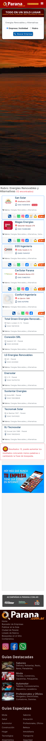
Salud (4, 719)
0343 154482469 (24, 229)
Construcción (8, 727)
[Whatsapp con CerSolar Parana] (19, 289)
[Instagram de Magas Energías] (23, 240)
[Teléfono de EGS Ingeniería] (10, 264)
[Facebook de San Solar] (27, 216)
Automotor (7, 723)
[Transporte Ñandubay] (9, 602)
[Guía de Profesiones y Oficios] (9, 696)
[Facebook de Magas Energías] (27, 240)
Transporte (28, 736)
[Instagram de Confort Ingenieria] (27, 313)
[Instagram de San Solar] (23, 216)
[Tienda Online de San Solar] (31, 216)
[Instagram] (5, 646)
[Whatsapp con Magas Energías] (19, 240)
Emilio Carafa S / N (25, 250)
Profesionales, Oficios (33, 723)
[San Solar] (8, 201)
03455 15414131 (24, 253)
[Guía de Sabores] (9, 666)
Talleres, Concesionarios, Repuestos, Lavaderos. (27, 686)
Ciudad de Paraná (10, 630)
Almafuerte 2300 (24, 201)
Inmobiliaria (28, 731)
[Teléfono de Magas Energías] (10, 240)
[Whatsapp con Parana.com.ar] (22, 646)
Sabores (27, 715)
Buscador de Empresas (12, 624)
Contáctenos (8, 639)
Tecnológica (7, 736)
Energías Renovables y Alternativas (24, 210)
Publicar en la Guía (10, 627)
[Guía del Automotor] (9, 686)
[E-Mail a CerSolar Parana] (35, 289)
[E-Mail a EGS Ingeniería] (35, 264)
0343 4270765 (23, 302)
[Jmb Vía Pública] (37, 602)
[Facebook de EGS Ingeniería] (27, 264)
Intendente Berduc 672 (26, 274)
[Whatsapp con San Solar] (19, 216)
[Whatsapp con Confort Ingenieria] (23, 313)
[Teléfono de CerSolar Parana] (10, 289)
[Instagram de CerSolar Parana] (23, 289)
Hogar (5, 731)
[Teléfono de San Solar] (10, 216)
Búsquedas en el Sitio (12, 636)
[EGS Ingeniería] (8, 249)
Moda (4, 715)
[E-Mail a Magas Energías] (35, 240)
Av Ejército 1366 (24, 298)
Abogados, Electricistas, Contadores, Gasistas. (29, 696)
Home (4, 621)
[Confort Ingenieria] (8, 299)
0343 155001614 (24, 205)
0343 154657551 (24, 277)
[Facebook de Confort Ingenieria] (31, 313)
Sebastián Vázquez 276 (26, 226)
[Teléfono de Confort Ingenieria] (14, 313)
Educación (28, 719)
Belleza (26, 727)
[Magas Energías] (8, 225)
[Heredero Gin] (23, 602)
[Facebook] (14, 646)
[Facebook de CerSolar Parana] (27, 289)
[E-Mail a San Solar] (35, 216)
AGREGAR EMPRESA (33, 4)
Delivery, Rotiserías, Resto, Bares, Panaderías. (28, 666)
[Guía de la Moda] (9, 676)
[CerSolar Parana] (8, 273)
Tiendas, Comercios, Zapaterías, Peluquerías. (27, 676)
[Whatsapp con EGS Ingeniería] (19, 264)
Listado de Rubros (10, 633)
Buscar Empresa (24, 34)
